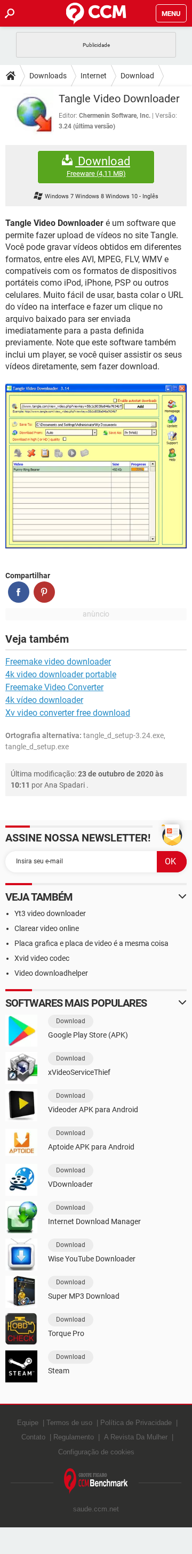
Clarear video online (46, 928)
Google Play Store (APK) (88, 1035)
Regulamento (73, 1437)
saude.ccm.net (96, 1509)
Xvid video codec (41, 958)
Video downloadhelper (51, 973)
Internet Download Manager (94, 1221)
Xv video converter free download (67, 713)
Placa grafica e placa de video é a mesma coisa (91, 943)
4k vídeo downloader (44, 700)
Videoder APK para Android (93, 1109)
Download (137, 75)
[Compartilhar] (18, 592)
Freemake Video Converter (54, 687)
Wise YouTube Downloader (91, 1258)
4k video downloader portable (60, 674)
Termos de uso (69, 1423)
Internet (94, 75)
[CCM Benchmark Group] (96, 1481)
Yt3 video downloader (50, 913)
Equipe (27, 1423)
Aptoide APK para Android (91, 1147)
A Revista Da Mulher (135, 1437)
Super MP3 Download (83, 1296)
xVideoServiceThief (79, 1072)
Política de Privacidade (136, 1423)
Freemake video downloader (58, 662)
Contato (33, 1437)
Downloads (48, 75)
